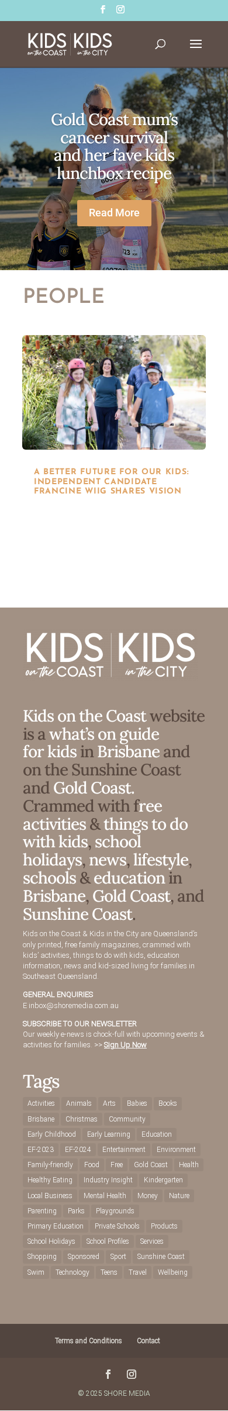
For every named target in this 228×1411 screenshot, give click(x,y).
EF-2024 (78, 1150)
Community (127, 1119)
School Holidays (51, 1241)
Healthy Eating (49, 1180)
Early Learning (108, 1134)
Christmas (81, 1119)
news (107, 859)
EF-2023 (40, 1150)
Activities (41, 1103)
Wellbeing (173, 1272)
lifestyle (160, 859)
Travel (138, 1272)
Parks (76, 1211)
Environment (176, 1150)
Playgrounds (115, 1211)
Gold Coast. (92, 787)
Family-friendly (50, 1165)
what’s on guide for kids (91, 743)
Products (164, 1226)
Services (152, 1241)
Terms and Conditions (88, 1341)
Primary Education (55, 1226)
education (131, 877)
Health (189, 1165)
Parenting (42, 1211)
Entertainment (124, 1150)
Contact (148, 1341)
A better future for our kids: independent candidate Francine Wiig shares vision (111, 482)
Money (147, 1196)
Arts (109, 1103)
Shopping (42, 1257)
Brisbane (128, 751)
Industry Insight (108, 1180)
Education (156, 1134)
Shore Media (127, 1393)
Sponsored (83, 1257)
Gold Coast (131, 895)
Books (167, 1103)
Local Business (49, 1196)
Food (91, 1165)
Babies (137, 1103)
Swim (35, 1272)
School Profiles (108, 1241)
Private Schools (117, 1226)
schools (49, 877)
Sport (118, 1257)
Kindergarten (163, 1180)
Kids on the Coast (84, 715)
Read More (114, 212)
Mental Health (105, 1196)
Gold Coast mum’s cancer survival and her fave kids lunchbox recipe (114, 146)
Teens (109, 1272)
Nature (179, 1196)
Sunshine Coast (77, 913)
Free (116, 1165)
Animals (79, 1103)
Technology (72, 1272)
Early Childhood (51, 1134)
